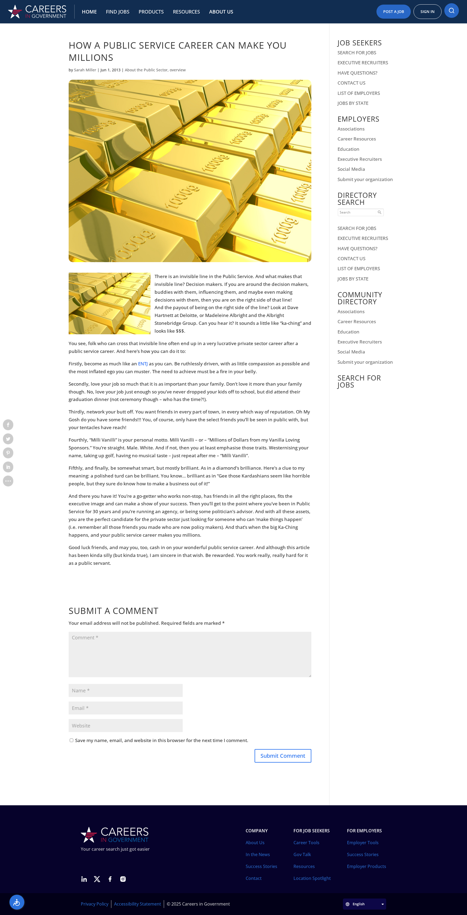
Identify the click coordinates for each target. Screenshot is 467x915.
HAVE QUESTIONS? (358, 73)
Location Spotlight (312, 878)
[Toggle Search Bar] (451, 10)
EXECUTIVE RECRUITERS (363, 62)
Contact (254, 878)
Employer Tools (363, 843)
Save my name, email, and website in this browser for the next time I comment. (161, 740)
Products (151, 11)
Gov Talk (302, 854)
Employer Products (366, 866)
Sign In (428, 11)
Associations (351, 129)
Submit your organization (365, 179)
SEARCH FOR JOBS (357, 52)
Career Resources (357, 139)
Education (348, 149)
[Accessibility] (16, 902)
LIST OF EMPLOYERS (359, 93)
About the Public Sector (146, 69)
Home (89, 11)
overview (178, 69)
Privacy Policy (94, 904)
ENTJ (143, 363)
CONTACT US (351, 83)
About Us (221, 11)
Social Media (351, 169)
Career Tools (306, 843)
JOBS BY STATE (353, 103)
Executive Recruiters (360, 159)
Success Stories (261, 866)
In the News (258, 854)
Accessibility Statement (137, 904)
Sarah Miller (85, 69)
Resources (186, 11)
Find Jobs (117, 11)
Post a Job (393, 11)
